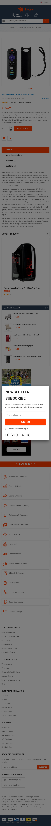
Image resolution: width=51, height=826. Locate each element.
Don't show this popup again (18, 429)
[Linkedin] (23, 435)
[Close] (48, 386)
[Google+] (18, 435)
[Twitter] (13, 435)
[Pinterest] (28, 435)
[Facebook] (7, 435)
